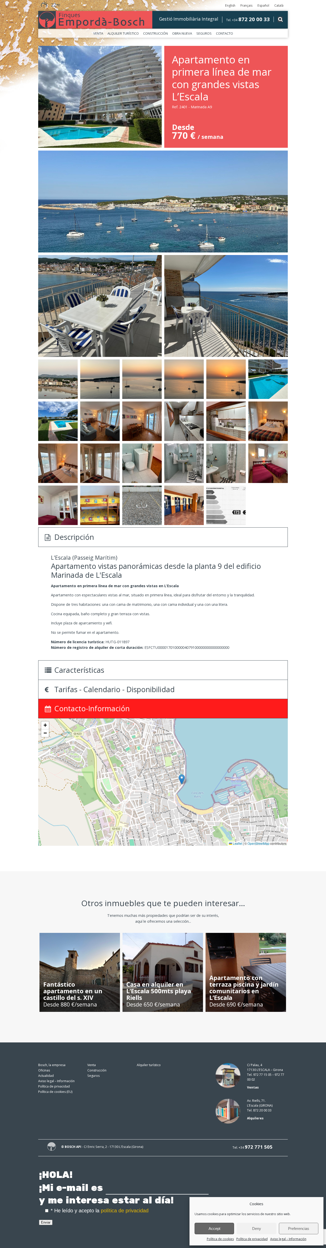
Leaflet (237, 843)
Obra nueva (182, 33)
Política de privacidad (252, 1239)
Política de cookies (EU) (55, 1092)
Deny (256, 1228)
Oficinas (44, 1070)
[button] (182, 779)
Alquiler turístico (123, 33)
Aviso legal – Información (288, 1239)
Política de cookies (220, 1239)
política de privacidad (124, 1210)
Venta (98, 33)
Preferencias (298, 1228)
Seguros (204, 33)
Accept (214, 1228)
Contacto (224, 33)
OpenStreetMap (258, 843)
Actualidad (46, 1075)
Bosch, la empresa (51, 1065)
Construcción (155, 33)
